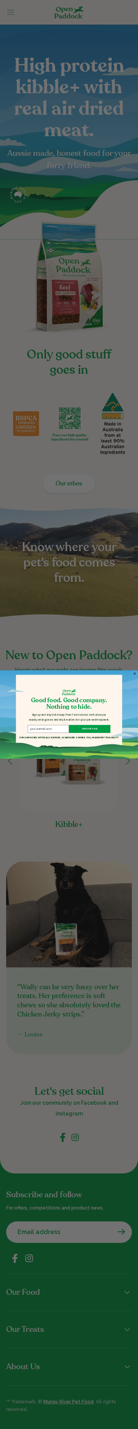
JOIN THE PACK (90, 729)
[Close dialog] (135, 674)
